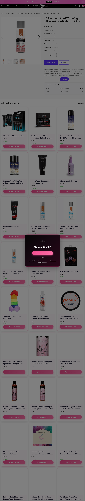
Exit (43, 257)
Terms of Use (53, 261)
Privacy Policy (43, 262)
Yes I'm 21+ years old (42, 253)
